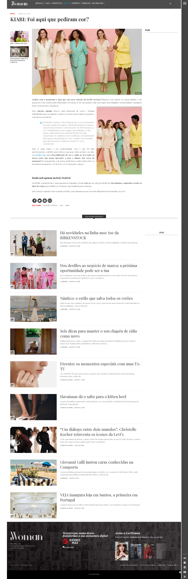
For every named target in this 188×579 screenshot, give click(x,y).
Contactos (161, 565)
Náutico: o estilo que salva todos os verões (96, 298)
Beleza (39, 3)
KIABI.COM (40, 155)
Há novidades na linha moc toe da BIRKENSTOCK (89, 235)
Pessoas (86, 3)
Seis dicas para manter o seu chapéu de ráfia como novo (98, 333)
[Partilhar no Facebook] (34, 200)
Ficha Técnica (173, 565)
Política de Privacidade (129, 565)
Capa (47, 3)
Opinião (76, 3)
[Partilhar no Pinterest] (44, 200)
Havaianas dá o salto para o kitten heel (93, 396)
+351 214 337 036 (156, 537)
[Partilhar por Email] (49, 200)
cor (61, 205)
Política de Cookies (147, 565)
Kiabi (67, 205)
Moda (67, 3)
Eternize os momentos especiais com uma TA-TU (100, 366)
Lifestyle (57, 3)
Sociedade (97, 3)
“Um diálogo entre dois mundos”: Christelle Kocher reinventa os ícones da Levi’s (98, 432)
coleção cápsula (50, 205)
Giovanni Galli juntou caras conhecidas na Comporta (96, 465)
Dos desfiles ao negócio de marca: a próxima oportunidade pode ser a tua (98, 268)
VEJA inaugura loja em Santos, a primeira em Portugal (99, 497)
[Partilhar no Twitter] (39, 200)
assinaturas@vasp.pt (138, 537)
